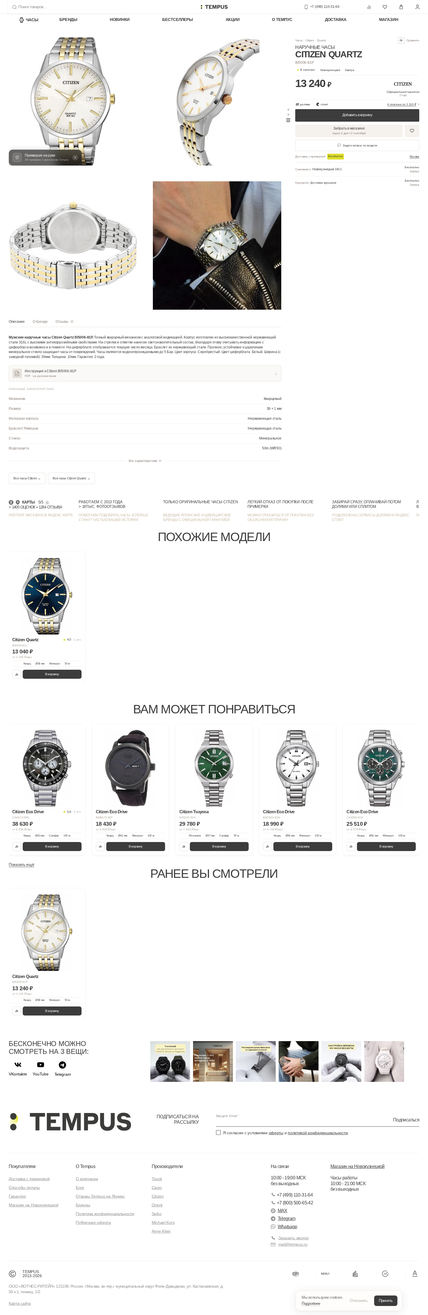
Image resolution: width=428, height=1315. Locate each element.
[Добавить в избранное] (412, 131)
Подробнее (311, 1303)
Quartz (321, 40)
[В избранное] (76, 560)
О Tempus (85, 1166)
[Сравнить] (16, 674)
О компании (87, 1178)
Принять (386, 1300)
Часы (32, 20)
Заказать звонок (293, 1238)
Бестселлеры (177, 20)
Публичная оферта (93, 1222)
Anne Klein (161, 1231)
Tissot (157, 1178)
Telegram (287, 1218)
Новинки (120, 20)
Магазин (388, 20)
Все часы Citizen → (27, 478)
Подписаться (406, 1119)
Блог (80, 1187)
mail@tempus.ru (292, 1244)
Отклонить (359, 1300)
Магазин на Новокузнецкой (33, 1205)
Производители (167, 1166)
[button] (337, 70)
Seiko (157, 1213)
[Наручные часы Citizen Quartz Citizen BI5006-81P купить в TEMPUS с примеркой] (214, 7)
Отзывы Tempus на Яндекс (100, 1196)
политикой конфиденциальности (318, 1132)
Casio (157, 1187)
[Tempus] (70, 1122)
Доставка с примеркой (29, 1178)
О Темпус (282, 20)
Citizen (309, 40)
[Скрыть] (75, 157)
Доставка (336, 20)
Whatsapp (287, 1226)
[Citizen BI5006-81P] (47, 932)
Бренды (68, 20)
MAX (282, 1210)
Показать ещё (21, 864)
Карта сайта (20, 1303)
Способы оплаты (24, 1187)
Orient (157, 1205)
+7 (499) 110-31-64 (295, 1194)
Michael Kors (163, 1222)
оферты (276, 1132)
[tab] (17, 323)
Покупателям (22, 1166)
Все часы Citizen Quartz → (71, 478)
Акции (233, 20)
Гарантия (17, 1196)
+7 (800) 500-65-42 (295, 1202)
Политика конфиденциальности (105, 1213)
